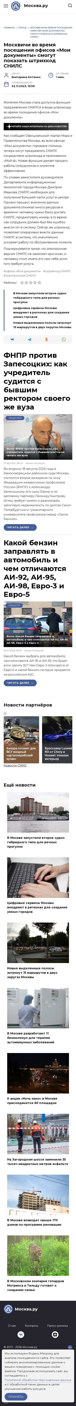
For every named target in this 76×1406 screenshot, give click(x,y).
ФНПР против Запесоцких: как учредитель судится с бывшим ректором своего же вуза (37, 381)
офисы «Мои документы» (23, 271)
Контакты (31, 1325)
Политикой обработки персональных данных (38, 1380)
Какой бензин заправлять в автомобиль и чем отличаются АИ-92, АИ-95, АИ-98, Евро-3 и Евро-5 (35, 568)
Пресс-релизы (57, 1325)
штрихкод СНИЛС (58, 271)
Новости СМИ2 (15, 765)
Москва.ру (36, 5)
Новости (14, 605)
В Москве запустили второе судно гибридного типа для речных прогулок (39, 298)
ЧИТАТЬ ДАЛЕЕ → (20, 527)
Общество (15, 418)
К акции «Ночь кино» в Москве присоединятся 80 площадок (32, 1101)
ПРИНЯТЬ (15, 1396)
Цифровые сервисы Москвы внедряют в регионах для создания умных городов (41, 312)
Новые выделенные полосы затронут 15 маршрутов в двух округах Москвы (32, 972)
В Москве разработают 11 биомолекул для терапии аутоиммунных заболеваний (30, 1038)
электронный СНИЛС (21, 275)
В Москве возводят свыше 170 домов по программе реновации (34, 1222)
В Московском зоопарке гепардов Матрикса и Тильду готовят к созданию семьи (35, 1285)
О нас (12, 1325)
